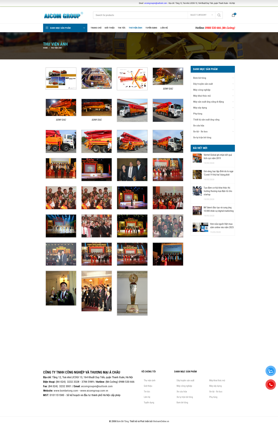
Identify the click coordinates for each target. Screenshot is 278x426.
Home (45, 48)
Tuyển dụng (149, 402)
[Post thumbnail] (197, 159)
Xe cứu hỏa (198, 125)
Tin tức (147, 391)
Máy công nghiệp (201, 89)
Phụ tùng (197, 113)
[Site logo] (63, 14)
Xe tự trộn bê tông (202, 137)
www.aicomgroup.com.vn (94, 390)
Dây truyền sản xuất (203, 83)
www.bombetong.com (66, 390)
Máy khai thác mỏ (202, 95)
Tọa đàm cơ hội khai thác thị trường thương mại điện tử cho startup (218, 191)
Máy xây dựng (200, 107)
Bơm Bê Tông (122, 421)
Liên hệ (147, 397)
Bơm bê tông (199, 77)
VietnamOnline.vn (161, 421)
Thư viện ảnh (149, 380)
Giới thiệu (148, 386)
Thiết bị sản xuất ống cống (206, 119)
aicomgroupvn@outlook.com (155, 3)
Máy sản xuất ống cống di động (208, 101)
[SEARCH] (219, 15)
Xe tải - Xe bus (200, 131)
